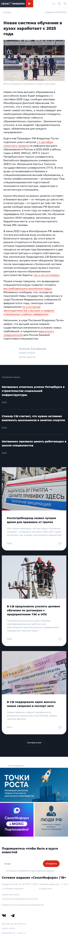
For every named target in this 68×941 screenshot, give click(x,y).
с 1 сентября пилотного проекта (28, 143)
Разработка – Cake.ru (13, 933)
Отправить (51, 863)
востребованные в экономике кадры (27, 288)
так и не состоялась (46, 275)
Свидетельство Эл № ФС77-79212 (20, 884)
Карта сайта (8, 928)
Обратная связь (11, 894)
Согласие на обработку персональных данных (30, 871)
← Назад (6, 12)
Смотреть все (34, 742)
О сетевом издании (12, 888)
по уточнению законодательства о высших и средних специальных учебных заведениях (28, 310)
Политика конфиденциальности (20, 898)
